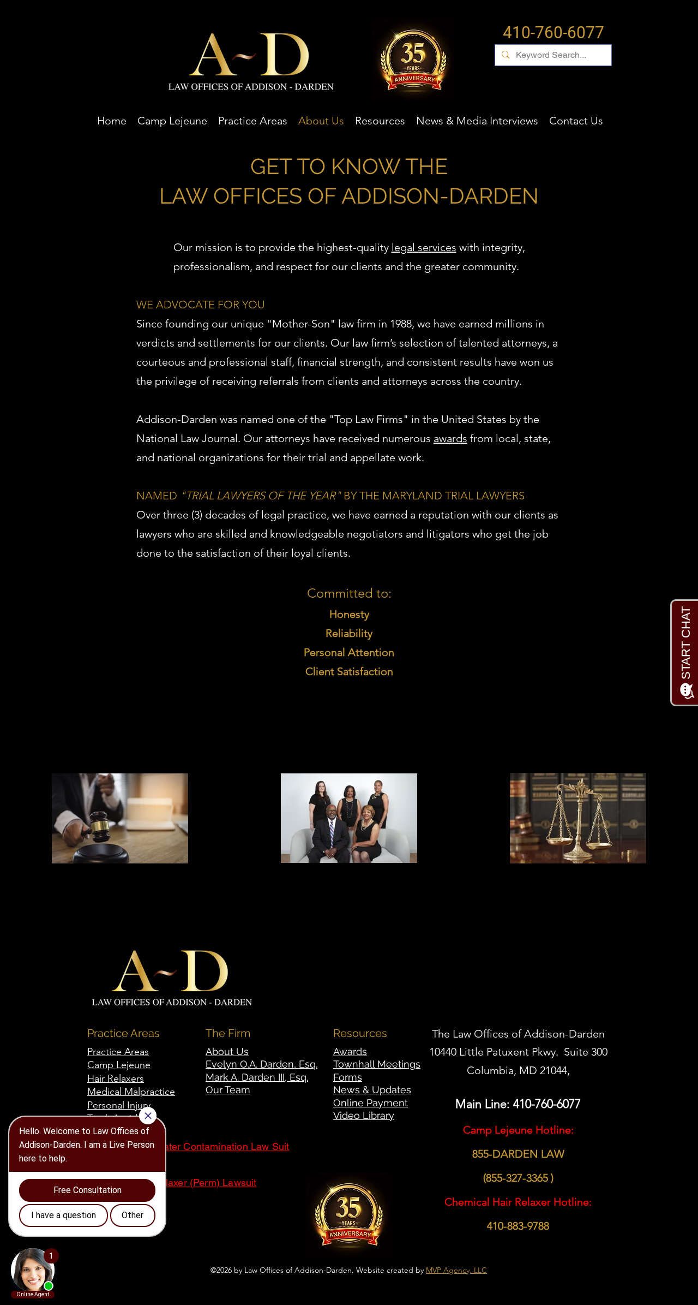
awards (450, 438)
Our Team (228, 1089)
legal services (424, 247)
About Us (227, 1051)
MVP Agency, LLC (456, 1270)
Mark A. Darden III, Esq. (257, 1077)
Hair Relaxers (115, 1078)
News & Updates (372, 1089)
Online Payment (370, 1103)
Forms (347, 1077)
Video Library (363, 1115)
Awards (350, 1051)
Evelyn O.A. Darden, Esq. (261, 1064)
